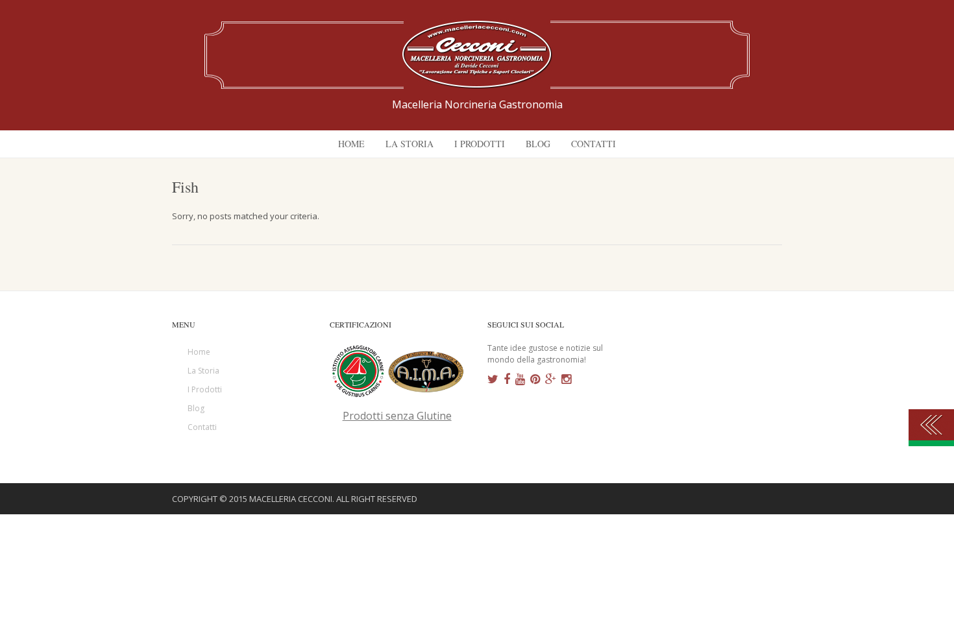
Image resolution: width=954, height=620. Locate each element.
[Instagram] (566, 379)
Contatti (202, 427)
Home (199, 351)
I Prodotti (205, 389)
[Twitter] (492, 379)
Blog (196, 408)
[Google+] (550, 379)
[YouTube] (520, 379)
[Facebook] (507, 379)
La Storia (203, 370)
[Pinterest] (535, 379)
